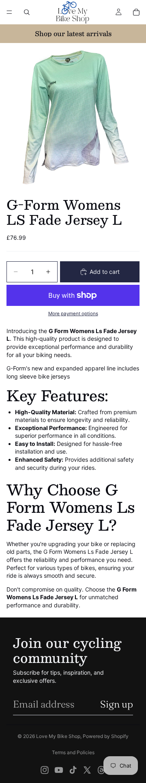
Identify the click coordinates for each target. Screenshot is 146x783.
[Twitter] (87, 770)
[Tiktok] (73, 770)
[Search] (27, 12)
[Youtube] (59, 770)
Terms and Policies (73, 752)
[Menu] (9, 12)
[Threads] (101, 770)
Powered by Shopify (106, 736)
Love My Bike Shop (58, 736)
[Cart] (136, 12)
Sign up (116, 704)
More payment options (73, 313)
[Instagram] (44, 770)
